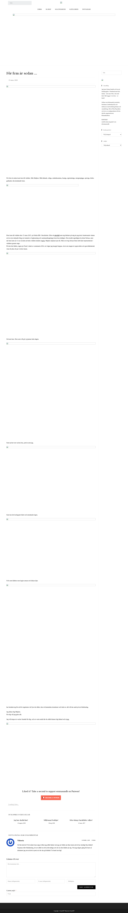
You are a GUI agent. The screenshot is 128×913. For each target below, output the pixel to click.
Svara (94, 840)
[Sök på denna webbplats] (112, 72)
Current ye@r (11, 890)
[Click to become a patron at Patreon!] (51, 797)
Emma (40, 9)
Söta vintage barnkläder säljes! (81, 820)
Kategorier (74, 9)
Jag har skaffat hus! (21, 820)
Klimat (48, 9)
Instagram (86, 9)
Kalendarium (60, 9)
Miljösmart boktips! (51, 820)
